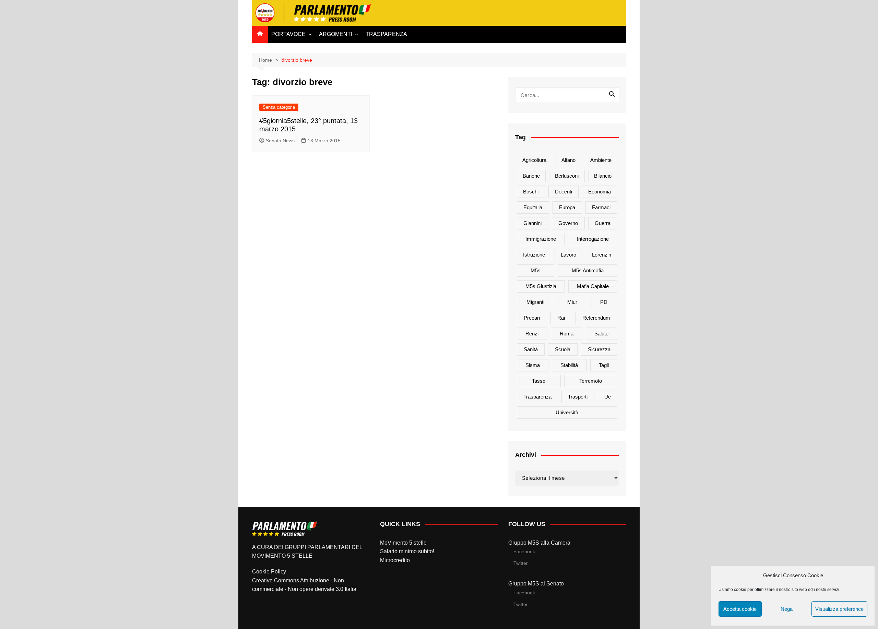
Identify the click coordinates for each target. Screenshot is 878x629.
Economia (599, 191)
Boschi (530, 191)
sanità (531, 349)
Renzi (531, 333)
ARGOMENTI (335, 34)
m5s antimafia (588, 270)
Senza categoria (279, 107)
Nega (787, 609)
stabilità (569, 365)
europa (567, 207)
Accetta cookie (740, 609)
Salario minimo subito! (407, 551)
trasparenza (537, 397)
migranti (535, 302)
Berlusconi (567, 176)
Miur (572, 302)
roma (566, 333)
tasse (538, 381)
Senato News (280, 140)
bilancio (603, 176)
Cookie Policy (269, 571)
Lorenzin (601, 255)
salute (601, 333)
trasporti (578, 397)
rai (561, 318)
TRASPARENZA (386, 34)
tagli (604, 365)
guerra (602, 223)
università (567, 412)
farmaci (601, 207)
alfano (568, 160)
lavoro (568, 255)
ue (607, 397)
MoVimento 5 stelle (403, 543)
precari (532, 318)
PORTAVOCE (288, 34)
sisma (532, 365)
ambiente (601, 160)
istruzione (534, 255)
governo (568, 223)
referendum (596, 318)
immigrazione (540, 239)
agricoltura (534, 160)
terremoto (590, 381)
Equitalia (532, 207)
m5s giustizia (540, 286)
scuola (562, 349)
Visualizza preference (839, 609)
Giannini (532, 223)
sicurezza (599, 349)
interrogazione (593, 239)
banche (531, 176)
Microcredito (395, 560)
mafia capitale (593, 286)
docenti (563, 191)
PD (603, 302)
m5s (536, 270)
